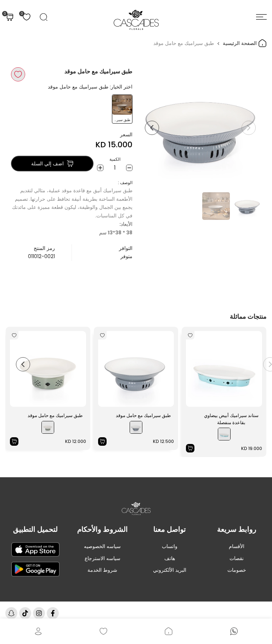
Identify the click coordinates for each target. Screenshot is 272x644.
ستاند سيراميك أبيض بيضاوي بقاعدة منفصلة (231, 419)
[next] (152, 128)
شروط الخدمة (102, 570)
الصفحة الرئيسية (240, 43)
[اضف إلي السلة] (190, 448)
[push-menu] (261, 17)
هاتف (169, 558)
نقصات (237, 558)
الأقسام (236, 546)
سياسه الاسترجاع (102, 558)
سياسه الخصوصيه (102, 546)
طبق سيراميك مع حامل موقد (143, 415)
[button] (18, 74)
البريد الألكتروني (169, 570)
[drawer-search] (43, 17)
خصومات (236, 570)
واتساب (169, 546)
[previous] (249, 128)
